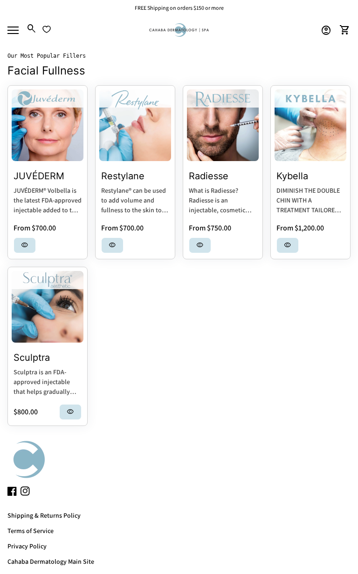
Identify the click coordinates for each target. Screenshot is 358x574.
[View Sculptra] (47, 307)
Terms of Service (30, 531)
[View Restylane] (135, 125)
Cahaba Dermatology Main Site (50, 561)
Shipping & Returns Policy (44, 515)
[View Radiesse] (223, 125)
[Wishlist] (46, 29)
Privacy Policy (27, 546)
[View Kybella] (310, 125)
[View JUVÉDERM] (47, 125)
